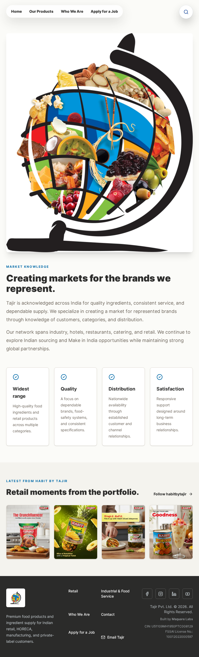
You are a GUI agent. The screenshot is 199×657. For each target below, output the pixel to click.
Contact (108, 614)
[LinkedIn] (174, 593)
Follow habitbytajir (170, 494)
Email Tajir (115, 637)
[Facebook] (147, 593)
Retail (73, 591)
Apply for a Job (104, 11)
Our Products (41, 11)
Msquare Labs (182, 619)
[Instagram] (160, 593)
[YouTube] (187, 593)
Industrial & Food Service (115, 593)
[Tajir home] (15, 597)
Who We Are (72, 11)
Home (16, 11)
